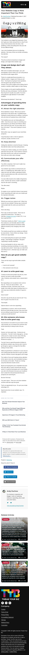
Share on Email (10, 481)
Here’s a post (21, 221)
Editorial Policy (5, 622)
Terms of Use (4, 612)
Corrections (4, 625)
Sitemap (3, 620)
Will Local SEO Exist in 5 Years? (10, 420)
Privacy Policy (5, 614)
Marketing (9, 460)
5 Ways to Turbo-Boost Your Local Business (14, 431)
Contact (3, 609)
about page (18, 442)
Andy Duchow (6, 16)
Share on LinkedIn (11, 476)
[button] (22, 4)
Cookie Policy (13, 651)
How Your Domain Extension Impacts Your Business (13, 402)
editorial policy (10, 442)
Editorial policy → (7, 456)
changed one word (11, 216)
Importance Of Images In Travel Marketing (13, 415)
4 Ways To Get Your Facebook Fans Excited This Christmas (14, 425)
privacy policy (4, 651)
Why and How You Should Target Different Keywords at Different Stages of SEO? (13, 409)
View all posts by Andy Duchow (15, 505)
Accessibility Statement (7, 617)
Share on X (9, 472)
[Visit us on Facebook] (2, 602)
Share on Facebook (11, 467)
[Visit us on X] (6, 602)
